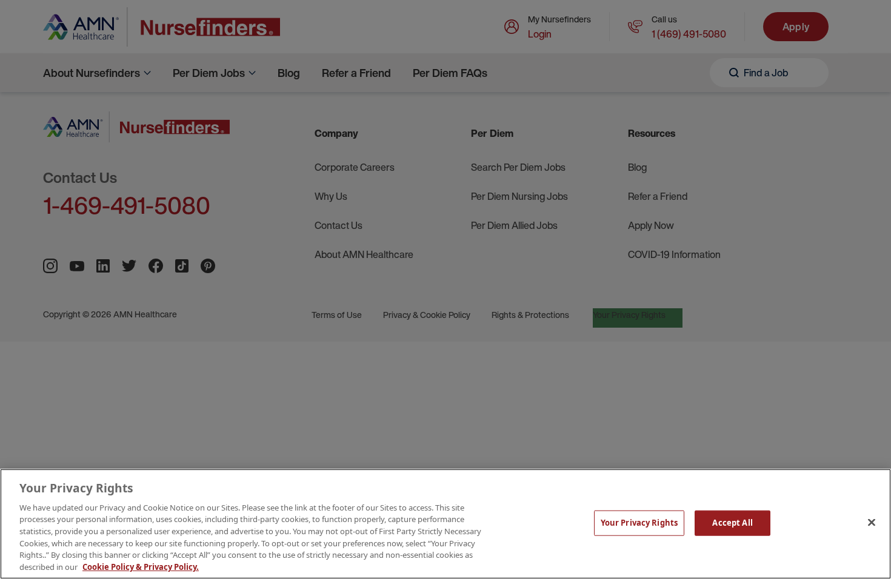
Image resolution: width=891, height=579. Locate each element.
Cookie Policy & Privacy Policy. (140, 566)
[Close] (871, 522)
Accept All (732, 522)
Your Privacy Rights (639, 522)
